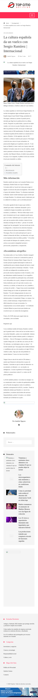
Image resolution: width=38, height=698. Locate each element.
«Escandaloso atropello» (12, 172)
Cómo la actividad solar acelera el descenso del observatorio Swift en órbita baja (25, 495)
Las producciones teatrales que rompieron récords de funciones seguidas (25, 536)
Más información (10, 170)
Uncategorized (8, 33)
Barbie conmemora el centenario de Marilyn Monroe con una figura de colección (25, 509)
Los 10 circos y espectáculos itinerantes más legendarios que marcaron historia (24, 522)
